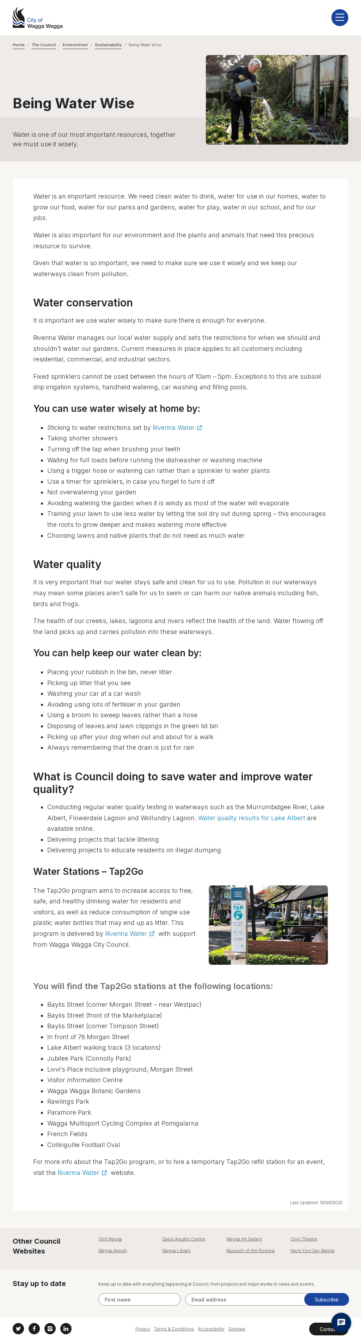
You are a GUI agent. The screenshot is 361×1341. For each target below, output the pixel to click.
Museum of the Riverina (250, 1250)
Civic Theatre (303, 1239)
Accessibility (211, 1328)
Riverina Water (174, 427)
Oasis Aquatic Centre (183, 1239)
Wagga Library (176, 1250)
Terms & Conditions (174, 1328)
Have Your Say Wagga (312, 1250)
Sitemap (236, 1328)
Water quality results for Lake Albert (251, 818)
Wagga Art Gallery (244, 1239)
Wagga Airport (112, 1250)
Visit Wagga (110, 1239)
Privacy (142, 1328)
